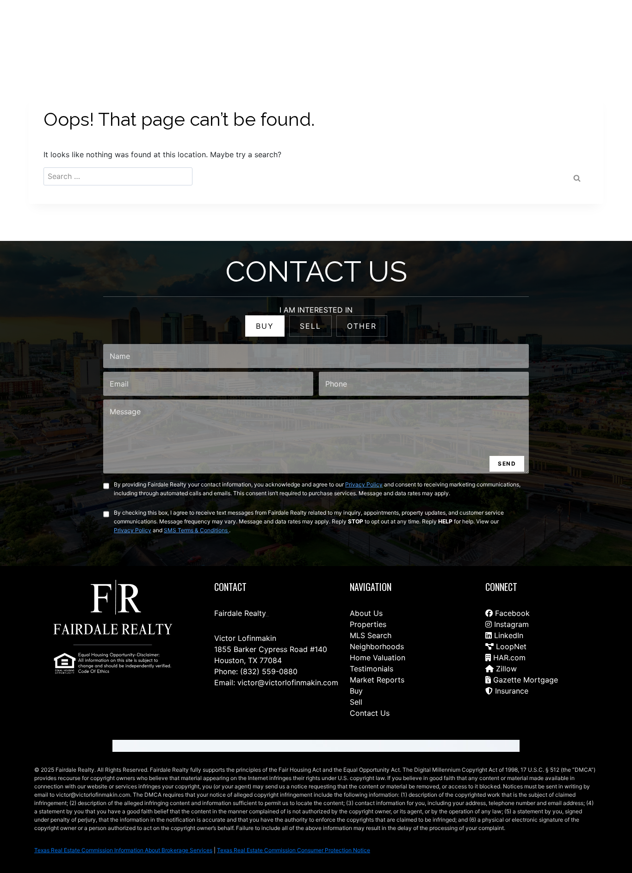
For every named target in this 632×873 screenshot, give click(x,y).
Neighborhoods (377, 646)
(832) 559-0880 (268, 671)
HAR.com (508, 657)
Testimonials (371, 668)
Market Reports (377, 679)
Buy (356, 690)
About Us (366, 613)
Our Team (382, 28)
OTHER (362, 326)
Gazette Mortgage (524, 679)
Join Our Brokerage (499, 28)
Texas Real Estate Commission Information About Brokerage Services (123, 850)
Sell (356, 702)
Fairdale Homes (433, 28)
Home (263, 28)
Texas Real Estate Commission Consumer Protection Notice (293, 850)
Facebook (511, 613)
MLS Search (370, 635)
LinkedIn (507, 635)
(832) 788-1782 (580, 28)
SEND (507, 463)
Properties (368, 624)
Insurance (510, 690)
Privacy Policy (364, 484)
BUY (265, 326)
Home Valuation (377, 657)
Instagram (510, 624)
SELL (310, 326)
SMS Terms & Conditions (196, 530)
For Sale (297, 28)
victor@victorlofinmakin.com (287, 682)
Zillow (505, 668)
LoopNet (510, 646)
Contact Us (225, 28)
